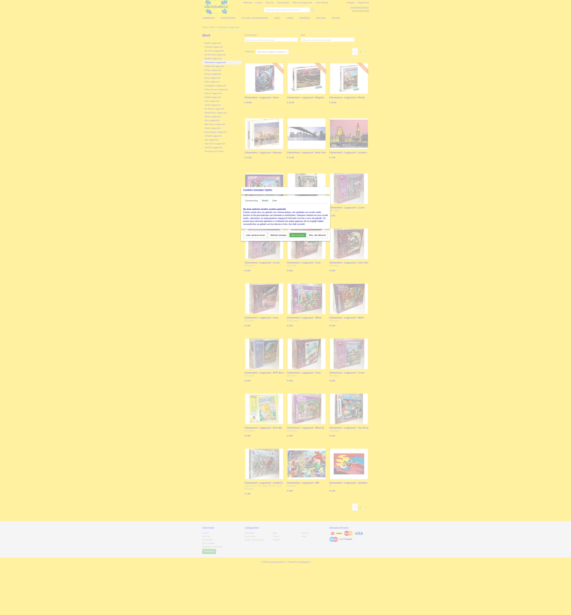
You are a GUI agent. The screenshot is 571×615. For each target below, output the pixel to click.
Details (265, 200)
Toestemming (251, 200)
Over (274, 200)
